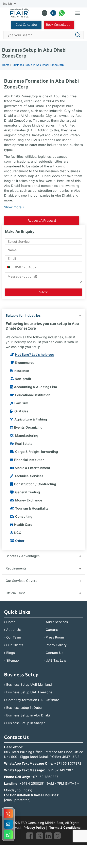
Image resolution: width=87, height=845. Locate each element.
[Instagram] (57, 836)
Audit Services (57, 622)
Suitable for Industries (23, 315)
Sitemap (12, 660)
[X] (40, 836)
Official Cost (15, 593)
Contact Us (54, 653)
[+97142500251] (53, 13)
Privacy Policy (34, 828)
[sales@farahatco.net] (44, 13)
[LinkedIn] (48, 836)
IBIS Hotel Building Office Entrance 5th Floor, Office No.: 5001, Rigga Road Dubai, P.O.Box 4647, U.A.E (43, 754)
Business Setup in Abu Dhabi (28, 715)
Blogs (10, 653)
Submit (43, 292)
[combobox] (9, 267)
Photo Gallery (56, 645)
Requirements (16, 568)
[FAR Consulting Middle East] (19, 13)
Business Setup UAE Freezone (29, 692)
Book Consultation (59, 25)
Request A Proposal (42, 220)
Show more (12, 207)
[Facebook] (30, 836)
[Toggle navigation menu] (77, 13)
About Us (13, 630)
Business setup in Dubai (24, 708)
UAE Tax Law (56, 660)
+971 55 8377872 (67, 763)
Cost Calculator (26, 25)
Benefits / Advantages (22, 556)
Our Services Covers (21, 581)
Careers (52, 630)
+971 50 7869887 (44, 777)
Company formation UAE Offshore (32, 700)
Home (10, 622)
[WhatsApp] (62, 13)
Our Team (13, 637)
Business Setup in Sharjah (25, 723)
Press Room (55, 637)
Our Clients (14, 645)
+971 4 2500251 (32, 783)
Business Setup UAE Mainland (29, 684)
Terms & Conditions (65, 828)
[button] (78, 35)
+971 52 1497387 (59, 770)
